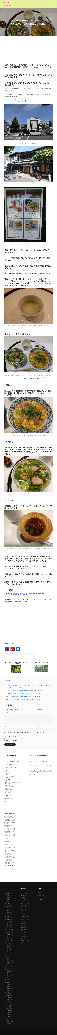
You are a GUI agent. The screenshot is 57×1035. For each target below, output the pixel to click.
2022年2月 (7, 992)
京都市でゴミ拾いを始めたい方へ (12, 759)
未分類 (22, 923)
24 (47, 770)
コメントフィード (41, 897)
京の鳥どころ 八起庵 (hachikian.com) (27, 594)
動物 (22, 908)
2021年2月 (7, 1014)
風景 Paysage (8, 780)
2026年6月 (7, 895)
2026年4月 (7, 899)
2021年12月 (7, 996)
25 (50, 770)
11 (50, 765)
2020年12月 (8, 1018)
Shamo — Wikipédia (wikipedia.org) (31, 378)
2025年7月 (7, 916)
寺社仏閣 (23, 914)
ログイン (39, 894)
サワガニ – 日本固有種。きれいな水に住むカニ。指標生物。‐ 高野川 (9, 836)
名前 (5, 726)
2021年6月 (7, 1007)
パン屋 (22, 901)
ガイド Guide (8, 797)
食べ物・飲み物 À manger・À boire (12, 762)
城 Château (7, 792)
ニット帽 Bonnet (8, 783)
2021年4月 (7, 1010)
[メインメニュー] (51, 4)
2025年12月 (8, 907)
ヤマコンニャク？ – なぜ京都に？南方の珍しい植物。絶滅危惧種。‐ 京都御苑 (9, 821)
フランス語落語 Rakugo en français (12, 782)
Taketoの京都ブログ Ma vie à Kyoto (10, 4)
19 (31, 770)
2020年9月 (7, 1023)
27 (34, 772)
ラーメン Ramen (9, 765)
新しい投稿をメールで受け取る (10, 740)
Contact (6, 801)
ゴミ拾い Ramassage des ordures (12, 761)
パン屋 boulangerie (10, 764)
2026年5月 (7, 897)
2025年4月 (7, 921)
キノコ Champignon (10, 776)
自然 (22, 929)
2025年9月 (7, 912)
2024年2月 (7, 947)
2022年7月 (7, 983)
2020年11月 (7, 1020)
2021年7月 (7, 1005)
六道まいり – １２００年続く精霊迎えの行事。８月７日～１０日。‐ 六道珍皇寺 (9, 841)
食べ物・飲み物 (42, 20)
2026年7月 (7, 894)
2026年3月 (7, 901)
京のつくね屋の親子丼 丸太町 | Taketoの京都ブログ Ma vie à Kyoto (27, 699)
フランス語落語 (25, 905)
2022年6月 (7, 984)
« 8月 (30, 774)
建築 (22, 918)
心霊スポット (24, 920)
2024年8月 (7, 936)
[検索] (49, 4)
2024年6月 (7, 940)
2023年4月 (7, 966)
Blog (5, 758)
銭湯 (22, 934)
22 (40, 770)
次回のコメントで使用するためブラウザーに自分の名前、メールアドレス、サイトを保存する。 (26, 732)
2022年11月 (7, 975)
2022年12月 (8, 973)
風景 (22, 938)
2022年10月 (8, 977)
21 (37, 770)
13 (34, 768)
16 (44, 768)
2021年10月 (7, 999)
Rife (5, 1031)
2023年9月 (7, 957)
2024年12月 (8, 929)
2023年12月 (8, 951)
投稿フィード (40, 895)
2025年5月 (7, 920)
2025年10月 (8, 910)
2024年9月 (7, 934)
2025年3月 (7, 923)
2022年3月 (7, 990)
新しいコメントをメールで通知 (10, 736)
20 (34, 770)
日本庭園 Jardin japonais (10, 791)
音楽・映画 (24, 936)
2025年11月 (7, 908)
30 (44, 772)
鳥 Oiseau (8, 777)
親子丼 (35, 20)
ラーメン (23, 907)
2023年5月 (7, 964)
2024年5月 (7, 942)
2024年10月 (8, 933)
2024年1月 (7, 949)
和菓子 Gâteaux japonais (11, 767)
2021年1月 (7, 1016)
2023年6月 (7, 962)
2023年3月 (7, 968)
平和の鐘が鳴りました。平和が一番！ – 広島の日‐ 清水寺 (9, 855)
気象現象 (23, 927)
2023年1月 (7, 971)
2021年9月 (7, 1001)
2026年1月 (7, 905)
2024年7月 (7, 938)
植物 (22, 925)
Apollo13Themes (8, 1033)
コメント (6, 712)
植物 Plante (8, 774)
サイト (38, 726)
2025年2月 (7, 925)
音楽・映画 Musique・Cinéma (11, 785)
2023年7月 (7, 960)
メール (22, 726)
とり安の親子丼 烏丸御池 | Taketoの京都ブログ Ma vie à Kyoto (26, 690)
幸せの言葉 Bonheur (9, 798)
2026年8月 (7, 892)
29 (40, 772)
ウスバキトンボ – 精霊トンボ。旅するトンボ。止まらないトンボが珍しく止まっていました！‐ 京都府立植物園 (9, 848)
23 (44, 770)
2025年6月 (7, 918)
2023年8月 (7, 958)
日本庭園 (23, 921)
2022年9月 (7, 979)
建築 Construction (9, 788)
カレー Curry (8, 768)
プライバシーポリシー (8, 802)
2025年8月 (7, 914)
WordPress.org (41, 899)
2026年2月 (7, 903)
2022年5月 (7, 986)
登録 (38, 892)
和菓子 (22, 910)
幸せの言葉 (24, 916)
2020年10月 (8, 1021)
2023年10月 (8, 955)
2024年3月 (7, 945)
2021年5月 (7, 1008)
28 (37, 772)
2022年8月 (7, 981)
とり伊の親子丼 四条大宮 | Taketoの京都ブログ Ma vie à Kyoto (26, 696)
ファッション (24, 903)
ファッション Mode (9, 786)
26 (31, 772)
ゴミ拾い (23, 897)
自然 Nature (7, 771)
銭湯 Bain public (8, 795)
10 (47, 765)
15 (40, 768)
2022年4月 (7, 988)
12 (31, 768)
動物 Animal (8, 773)
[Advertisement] (28, 47)
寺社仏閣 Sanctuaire (9, 789)
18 (50, 768)
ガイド (22, 894)
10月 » (33, 774)
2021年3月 (7, 1012)
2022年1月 (7, 994)
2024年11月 (8, 931)
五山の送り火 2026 (8, 825)
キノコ (22, 895)
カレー (22, 892)
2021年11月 (7, 997)
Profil (5, 800)
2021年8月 (7, 1003)
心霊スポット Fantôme (9, 794)
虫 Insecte (8, 779)
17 (47, 768)
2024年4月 (7, 944)
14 (37, 768)
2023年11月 (8, 953)
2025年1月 (7, 927)
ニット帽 (23, 899)
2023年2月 (7, 970)
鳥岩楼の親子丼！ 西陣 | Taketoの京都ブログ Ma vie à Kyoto (26, 693)
